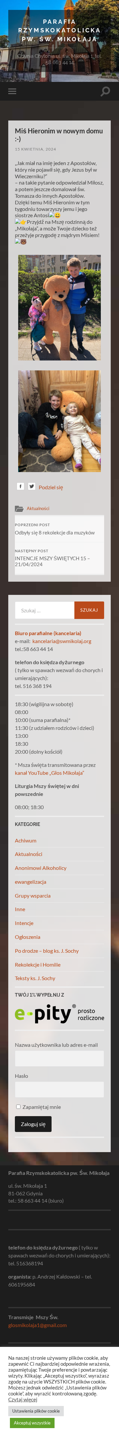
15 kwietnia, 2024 (35, 149)
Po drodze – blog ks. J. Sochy (47, 950)
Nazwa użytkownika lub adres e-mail (56, 1045)
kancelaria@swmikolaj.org (61, 641)
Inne (20, 909)
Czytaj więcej (22, 1399)
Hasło (21, 1076)
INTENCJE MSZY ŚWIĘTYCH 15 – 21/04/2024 (52, 558)
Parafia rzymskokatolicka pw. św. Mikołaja (59, 30)
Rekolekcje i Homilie (37, 964)
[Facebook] (20, 487)
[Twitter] (31, 487)
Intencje (24, 923)
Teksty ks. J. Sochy (35, 978)
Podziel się (51, 487)
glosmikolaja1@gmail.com (37, 1325)
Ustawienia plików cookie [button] (36, 1411)
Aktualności (38, 508)
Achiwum (25, 840)
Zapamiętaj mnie (41, 1107)
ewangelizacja (30, 881)
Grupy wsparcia (33, 895)
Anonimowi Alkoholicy (40, 868)
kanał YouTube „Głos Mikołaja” (49, 773)
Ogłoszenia (27, 937)
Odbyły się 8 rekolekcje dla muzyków (55, 529)
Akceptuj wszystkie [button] (32, 1422)
